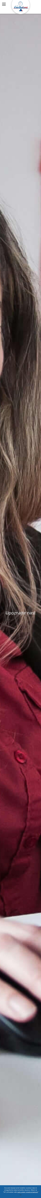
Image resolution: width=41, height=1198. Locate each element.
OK (20, 1195)
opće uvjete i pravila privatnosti (27, 1192)
